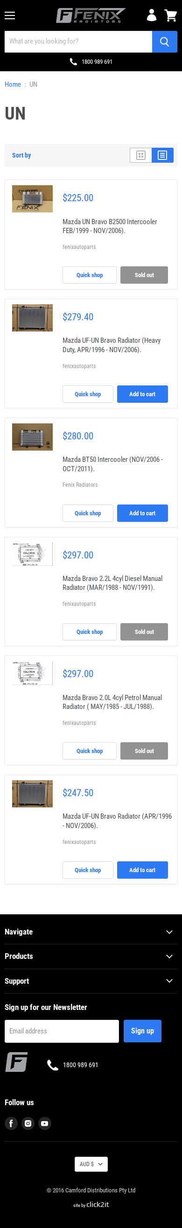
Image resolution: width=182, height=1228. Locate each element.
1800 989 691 (97, 61)
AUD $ (87, 1164)
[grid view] (141, 155)
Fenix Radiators (80, 485)
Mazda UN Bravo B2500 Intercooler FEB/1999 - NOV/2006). (110, 226)
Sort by (21, 155)
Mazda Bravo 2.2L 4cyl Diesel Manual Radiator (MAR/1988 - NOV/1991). (112, 583)
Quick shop (90, 275)
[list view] (163, 155)
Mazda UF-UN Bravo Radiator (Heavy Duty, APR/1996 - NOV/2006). (112, 345)
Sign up (142, 1030)
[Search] (164, 42)
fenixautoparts (79, 247)
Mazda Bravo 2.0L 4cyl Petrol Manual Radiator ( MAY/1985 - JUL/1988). (112, 702)
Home (13, 85)
